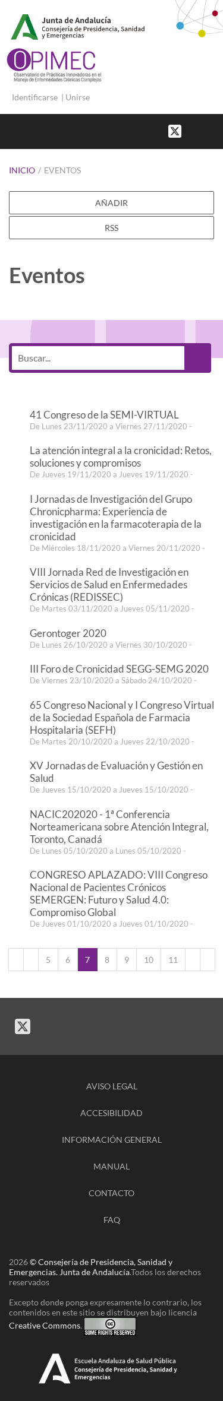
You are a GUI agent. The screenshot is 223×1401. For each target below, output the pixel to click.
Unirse (77, 97)
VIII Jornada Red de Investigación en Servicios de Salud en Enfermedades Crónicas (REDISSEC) (109, 584)
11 (173, 960)
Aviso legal (111, 1086)
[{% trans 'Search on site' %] (217, 130)
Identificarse (35, 97)
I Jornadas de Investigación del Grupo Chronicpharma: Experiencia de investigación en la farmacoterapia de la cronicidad (116, 518)
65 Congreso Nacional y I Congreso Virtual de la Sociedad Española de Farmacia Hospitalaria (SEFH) (122, 717)
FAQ (111, 1220)
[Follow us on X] (174, 130)
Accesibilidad (111, 1113)
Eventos (62, 170)
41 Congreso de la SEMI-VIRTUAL (104, 414)
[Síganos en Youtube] (205, 130)
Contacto (111, 1193)
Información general (112, 1139)
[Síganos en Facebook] (193, 130)
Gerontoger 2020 (68, 633)
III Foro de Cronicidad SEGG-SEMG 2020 (119, 669)
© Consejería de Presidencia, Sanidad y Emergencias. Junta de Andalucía (90, 1267)
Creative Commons (44, 1325)
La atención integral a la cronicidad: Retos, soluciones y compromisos (121, 456)
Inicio (22, 170)
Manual (111, 1166)
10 (148, 960)
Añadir (111, 203)
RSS (111, 228)
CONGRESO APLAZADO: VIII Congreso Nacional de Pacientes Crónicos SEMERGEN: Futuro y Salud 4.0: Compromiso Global (119, 893)
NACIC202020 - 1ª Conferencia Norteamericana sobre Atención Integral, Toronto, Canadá (119, 826)
